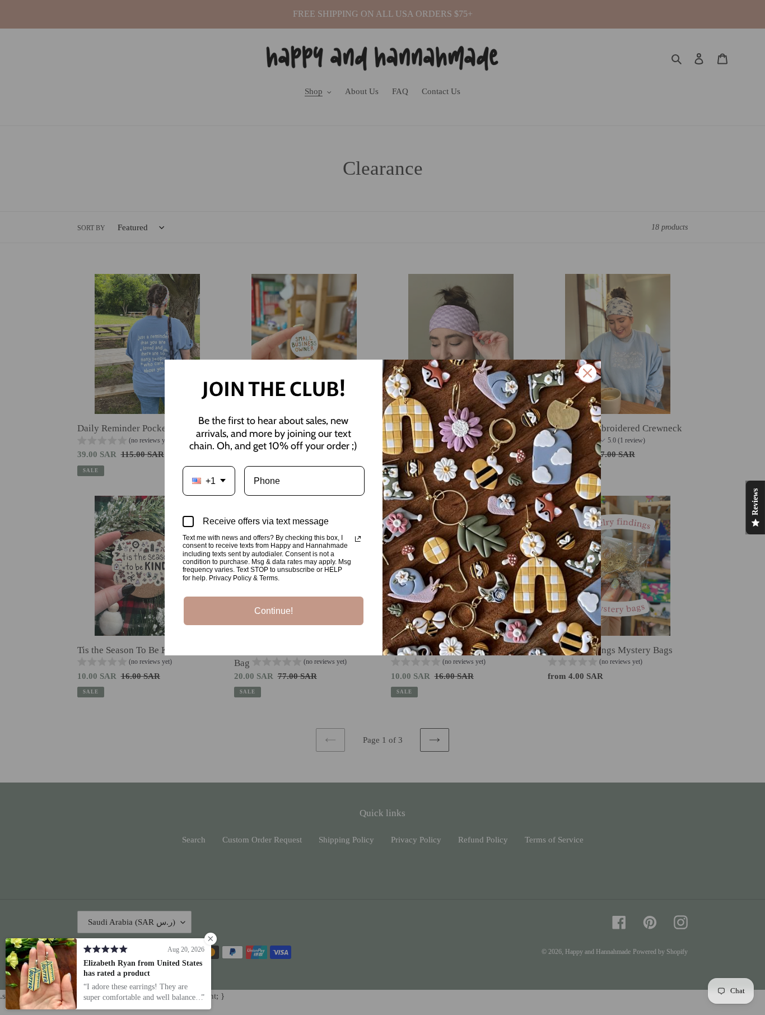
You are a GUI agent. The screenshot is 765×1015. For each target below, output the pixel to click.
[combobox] (209, 481)
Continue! (273, 611)
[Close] (587, 373)
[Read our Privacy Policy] (358, 539)
